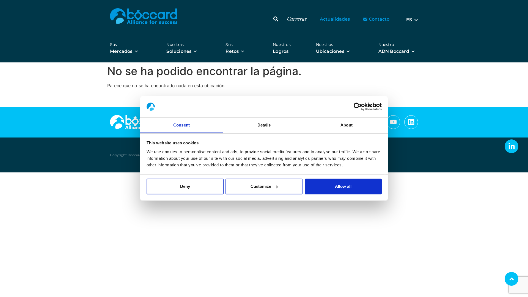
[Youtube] (393, 122)
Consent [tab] (181, 125)
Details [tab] (264, 125)
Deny (185, 186)
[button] (275, 18)
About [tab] (346, 125)
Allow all (343, 186)
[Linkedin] (411, 122)
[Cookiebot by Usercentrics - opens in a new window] (358, 107)
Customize (261, 186)
